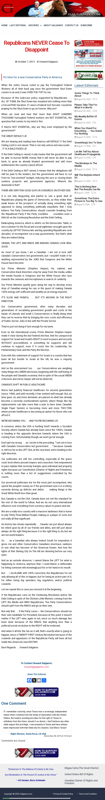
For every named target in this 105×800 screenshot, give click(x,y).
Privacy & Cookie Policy (63, 794)
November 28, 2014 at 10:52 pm (58, 736)
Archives (33, 25)
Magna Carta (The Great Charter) (82, 768)
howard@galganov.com (36, 667)
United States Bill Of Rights (79, 774)
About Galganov (53, 25)
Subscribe (86, 25)
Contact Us (71, 25)
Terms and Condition (88, 794)
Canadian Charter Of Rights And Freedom (81, 782)
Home (4, 25)
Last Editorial (18, 25)
